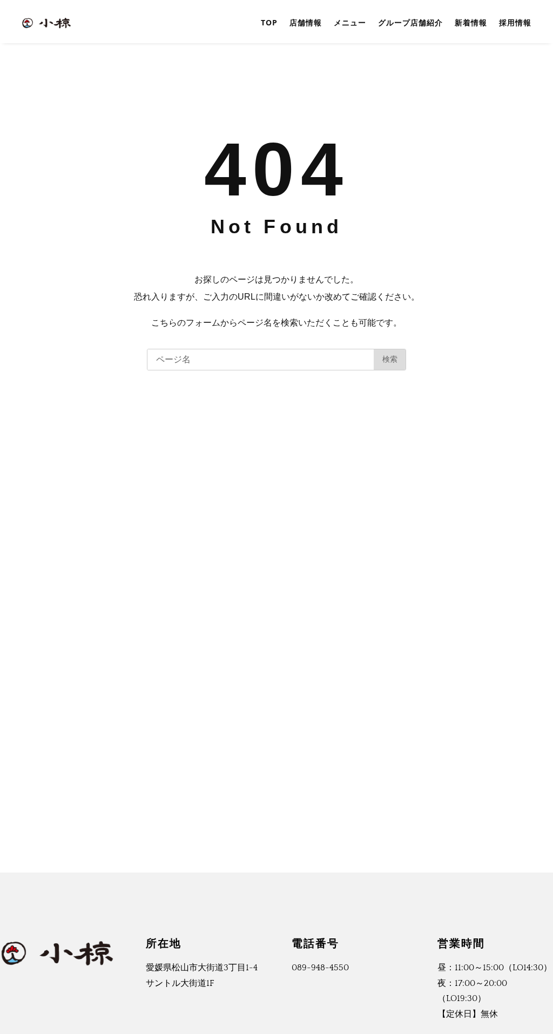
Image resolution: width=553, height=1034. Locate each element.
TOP (269, 22)
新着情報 (471, 22)
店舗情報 (305, 22)
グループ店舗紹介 (410, 22)
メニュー (350, 22)
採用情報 (515, 22)
